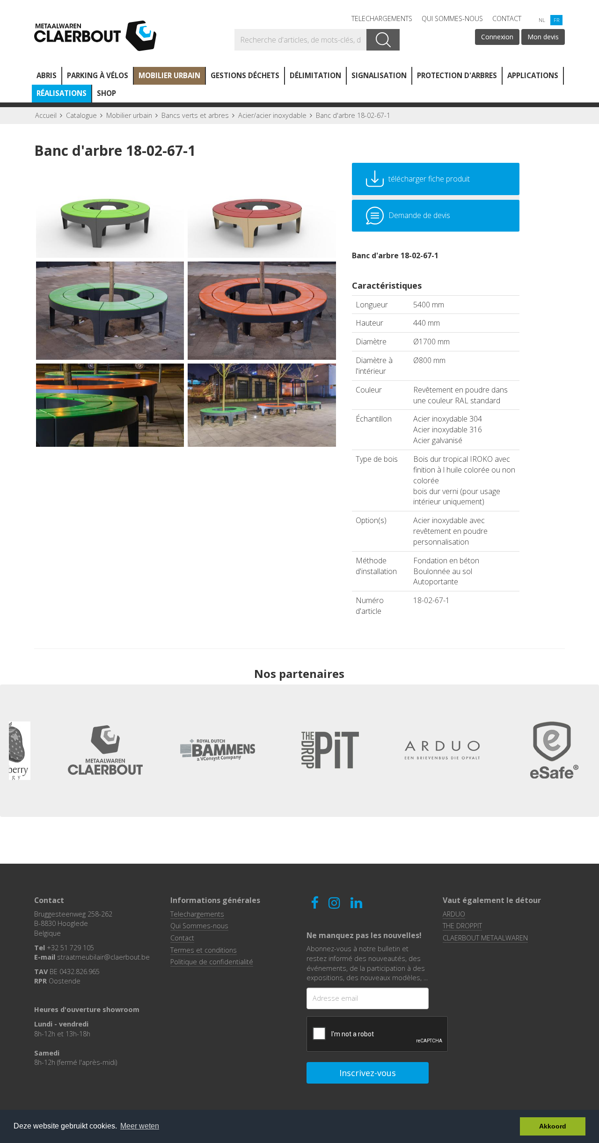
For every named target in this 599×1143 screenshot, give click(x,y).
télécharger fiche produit (429, 179)
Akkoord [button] (552, 1126)
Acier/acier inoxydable (272, 115)
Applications (532, 75)
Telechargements (381, 18)
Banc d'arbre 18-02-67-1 (353, 115)
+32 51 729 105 (70, 947)
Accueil (46, 115)
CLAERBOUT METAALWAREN (485, 937)
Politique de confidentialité (211, 961)
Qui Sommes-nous (452, 18)
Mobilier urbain (169, 75)
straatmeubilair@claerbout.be (103, 957)
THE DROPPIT (462, 925)
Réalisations (62, 93)
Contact (506, 18)
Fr (556, 19)
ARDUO (454, 914)
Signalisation (379, 75)
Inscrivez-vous (367, 1072)
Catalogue (81, 115)
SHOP (106, 93)
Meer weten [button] (139, 1126)
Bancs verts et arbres (195, 115)
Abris (47, 75)
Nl (542, 19)
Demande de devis (419, 215)
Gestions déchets (245, 75)
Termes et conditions (203, 950)
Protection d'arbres (457, 75)
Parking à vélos (97, 75)
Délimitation (315, 75)
